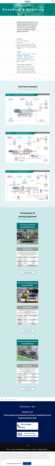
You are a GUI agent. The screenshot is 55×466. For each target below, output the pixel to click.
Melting (29, 53)
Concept (13, 449)
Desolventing (19, 58)
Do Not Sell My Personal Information (14, 463)
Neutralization (20, 55)
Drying (18, 59)
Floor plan (33, 449)
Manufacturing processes (23, 449)
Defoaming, (32, 59)
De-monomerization (25, 59)
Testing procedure (42, 449)
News (8, 449)
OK (27, 463)
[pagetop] (27, 446)
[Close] (52, 453)
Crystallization (20, 56)
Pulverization (31, 56)
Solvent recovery (27, 58)
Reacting (18, 61)
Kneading (19, 53)
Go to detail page (27, 272)
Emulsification (27, 55)
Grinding (25, 56)
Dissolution (34, 53)
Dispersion (24, 53)
